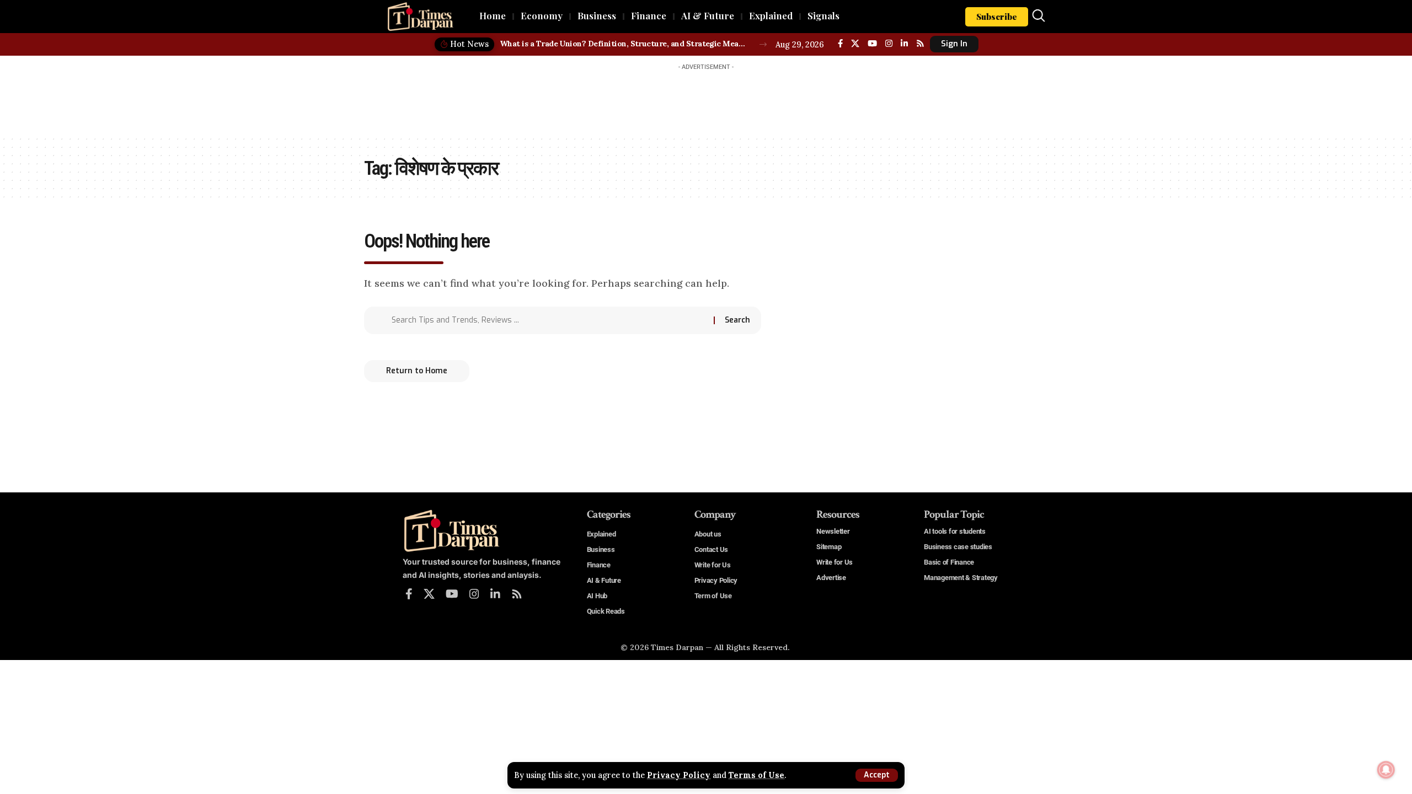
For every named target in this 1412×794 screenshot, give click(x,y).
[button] (876, 775)
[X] (855, 43)
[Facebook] (840, 43)
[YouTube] (872, 43)
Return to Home (416, 371)
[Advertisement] (706, 100)
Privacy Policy (678, 775)
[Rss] (920, 43)
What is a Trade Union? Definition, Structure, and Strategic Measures (623, 44)
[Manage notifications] (1386, 770)
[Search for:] (548, 320)
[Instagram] (888, 43)
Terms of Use (756, 775)
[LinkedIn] (904, 43)
